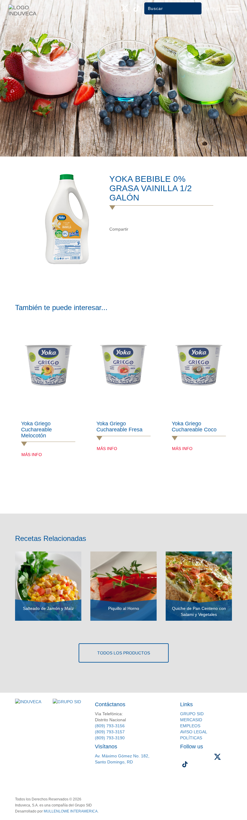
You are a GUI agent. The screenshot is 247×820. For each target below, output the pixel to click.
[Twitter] (147, 229)
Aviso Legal (193, 731)
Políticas (191, 737)
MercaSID (191, 719)
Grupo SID (192, 713)
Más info (31, 454)
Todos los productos (123, 653)
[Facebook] (135, 229)
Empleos (190, 725)
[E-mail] (159, 229)
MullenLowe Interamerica (71, 811)
